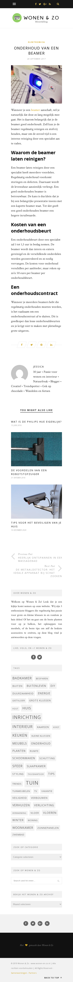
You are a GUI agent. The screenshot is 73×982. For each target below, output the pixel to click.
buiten (17, 686)
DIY (52, 686)
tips (51, 774)
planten (19, 751)
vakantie (46, 791)
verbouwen (39, 797)
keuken (19, 735)
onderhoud (41, 743)
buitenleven (36, 686)
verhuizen (21, 805)
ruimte (34, 751)
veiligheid (19, 797)
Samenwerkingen (19, 973)
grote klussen (40, 700)
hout (15, 708)
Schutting (47, 758)
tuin (32, 782)
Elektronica (36, 42)
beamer (35, 110)
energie (44, 693)
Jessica (38, 366)
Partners (32, 973)
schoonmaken (23, 758)
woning (33, 820)
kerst (56, 727)
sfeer (17, 766)
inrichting (26, 717)
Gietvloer (18, 700)
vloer (35, 812)
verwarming (19, 813)
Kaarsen (43, 727)
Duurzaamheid (23, 693)
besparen (42, 678)
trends (17, 783)
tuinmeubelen (21, 791)
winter (18, 820)
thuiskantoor (36, 774)
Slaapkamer (36, 766)
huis (26, 708)
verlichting (44, 805)
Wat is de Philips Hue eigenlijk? (36, 421)
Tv (35, 791)
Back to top (52, 977)
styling (18, 774)
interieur (22, 726)
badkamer (22, 678)
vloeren (50, 813)
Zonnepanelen (48, 827)
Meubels (19, 743)
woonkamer (22, 828)
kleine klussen (41, 735)
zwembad (18, 834)
